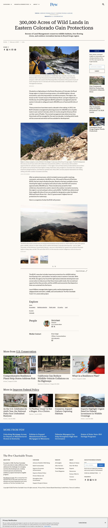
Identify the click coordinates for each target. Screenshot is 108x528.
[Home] (17, 456)
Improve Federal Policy (26, 389)
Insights (57, 460)
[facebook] (4, 50)
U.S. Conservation (26, 351)
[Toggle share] (104, 45)
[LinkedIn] (91, 480)
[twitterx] (9, 50)
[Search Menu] (103, 4)
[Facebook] (85, 480)
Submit (97, 71)
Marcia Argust (55, 320)
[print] (15, 50)
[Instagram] (88, 480)
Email (90, 64)
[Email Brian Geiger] (52, 340)
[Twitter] (93, 480)
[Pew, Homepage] (54, 4)
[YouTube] (96, 480)
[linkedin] (7, 50)
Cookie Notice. (47, 526)
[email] (12, 50)
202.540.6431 (55, 338)
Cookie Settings (83, 522)
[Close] (105, 523)
